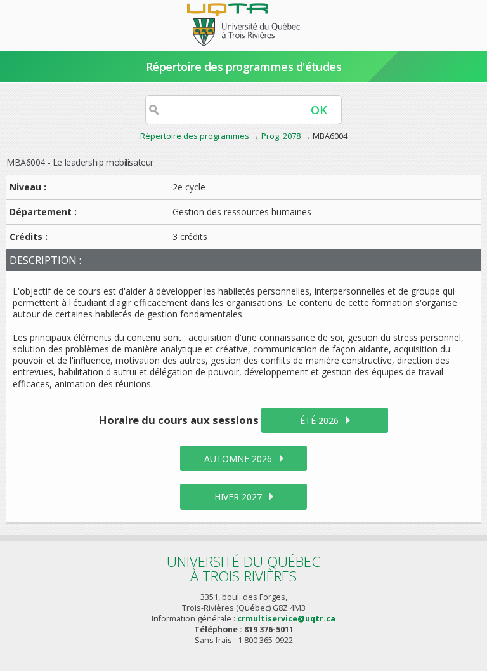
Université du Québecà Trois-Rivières (243, 568)
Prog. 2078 (281, 136)
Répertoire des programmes (194, 136)
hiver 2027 (238, 497)
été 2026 (319, 421)
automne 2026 (238, 459)
